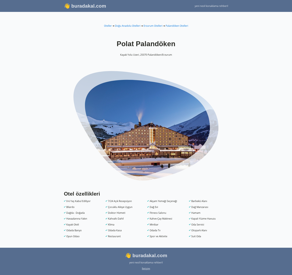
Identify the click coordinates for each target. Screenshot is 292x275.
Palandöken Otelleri (177, 25)
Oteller (108, 25)
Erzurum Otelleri (153, 25)
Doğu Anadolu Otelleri (127, 25)
